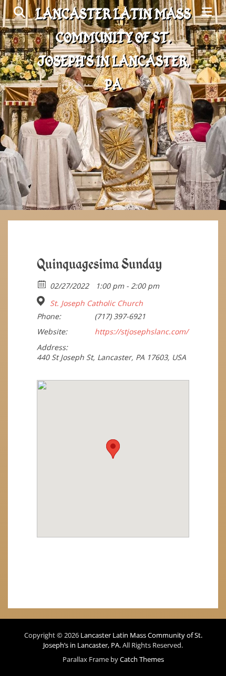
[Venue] (42, 301)
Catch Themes (142, 659)
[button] (113, 449)
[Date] (42, 284)
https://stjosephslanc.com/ (141, 331)
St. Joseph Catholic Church (96, 303)
